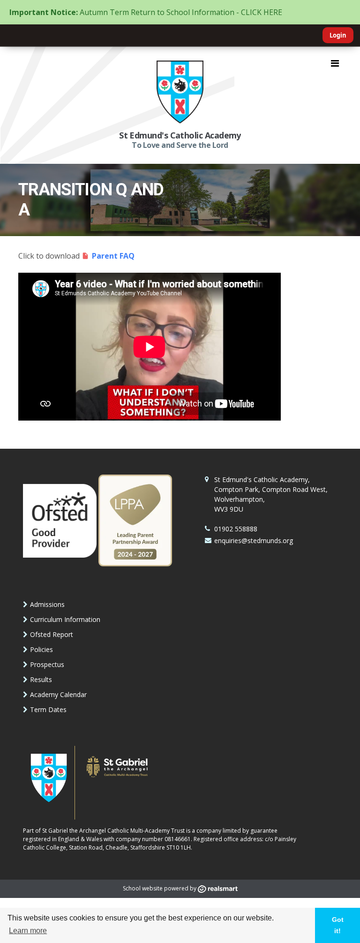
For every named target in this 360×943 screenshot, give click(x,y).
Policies (41, 649)
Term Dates (48, 709)
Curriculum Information (65, 619)
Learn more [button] (28, 931)
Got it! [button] (338, 925)
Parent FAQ (113, 256)
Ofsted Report (51, 634)
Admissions (47, 604)
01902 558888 (235, 528)
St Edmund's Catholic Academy (180, 135)
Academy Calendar (58, 694)
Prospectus (47, 664)
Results (41, 679)
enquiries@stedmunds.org (253, 540)
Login (338, 35)
